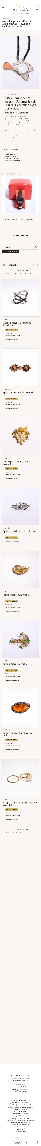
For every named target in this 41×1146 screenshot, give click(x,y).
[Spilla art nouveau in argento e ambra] (20, 708)
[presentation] (2, 191)
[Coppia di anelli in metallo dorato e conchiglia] (20, 777)
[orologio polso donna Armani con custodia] (20, 194)
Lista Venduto (9, 154)
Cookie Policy (20, 1130)
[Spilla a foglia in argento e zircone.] (20, 506)
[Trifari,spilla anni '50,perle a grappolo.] (20, 436)
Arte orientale (20, 1106)
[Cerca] (37, 5)
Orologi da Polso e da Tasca (20, 1119)
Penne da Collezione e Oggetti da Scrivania (21, 1120)
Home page (5, 18)
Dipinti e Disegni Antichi (20, 1109)
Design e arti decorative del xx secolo (20, 1108)
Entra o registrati (11, 150)
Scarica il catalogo (11, 158)
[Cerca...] (36, 247)
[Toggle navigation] (3, 7)
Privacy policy (20, 1128)
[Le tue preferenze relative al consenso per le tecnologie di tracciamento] (37, 1142)
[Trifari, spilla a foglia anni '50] (20, 569)
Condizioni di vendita (12, 160)
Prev (15, 274)
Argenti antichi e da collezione (20, 1102)
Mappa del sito (20, 1126)
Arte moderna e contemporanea (20, 1104)
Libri (20, 1115)
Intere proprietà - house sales (20, 1124)
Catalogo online (10, 156)
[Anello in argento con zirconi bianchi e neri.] (20, 297)
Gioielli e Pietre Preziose (20, 1113)
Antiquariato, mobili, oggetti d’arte (20, 1100)
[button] (13, 235)
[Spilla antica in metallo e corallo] (20, 367)
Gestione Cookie (20, 1131)
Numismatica (20, 1117)
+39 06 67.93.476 (21, 1084)
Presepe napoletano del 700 (20, 1122)
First (8, 274)
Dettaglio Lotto (12, 340)
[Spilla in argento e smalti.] (20, 639)
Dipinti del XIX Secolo (20, 1111)
